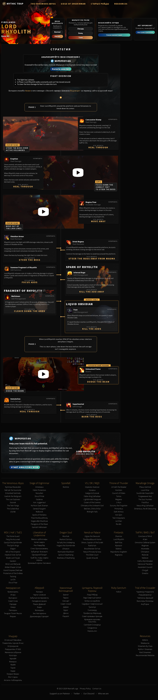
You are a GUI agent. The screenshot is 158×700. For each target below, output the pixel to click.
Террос (66, 598)
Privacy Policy (85, 689)
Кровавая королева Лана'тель (92, 620)
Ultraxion (65, 549)
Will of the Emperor (13, 552)
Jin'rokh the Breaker (118, 487)
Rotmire (66, 487)
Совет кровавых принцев (92, 616)
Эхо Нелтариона (39, 613)
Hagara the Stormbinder (66, 545)
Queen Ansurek (92, 558)
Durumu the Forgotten (118, 505)
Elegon (13, 549)
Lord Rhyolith (118, 539)
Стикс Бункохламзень (39, 548)
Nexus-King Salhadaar (145, 505)
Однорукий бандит (39, 555)
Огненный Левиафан (12, 640)
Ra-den (118, 524)
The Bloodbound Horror (92, 539)
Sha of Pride (39, 496)
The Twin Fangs (13, 505)
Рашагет (66, 616)
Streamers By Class (145, 646)
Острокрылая (13, 646)
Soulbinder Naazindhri (145, 493)
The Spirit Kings (13, 545)
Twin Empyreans (118, 518)
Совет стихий (66, 604)
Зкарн (39, 607)
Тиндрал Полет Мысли (13, 613)
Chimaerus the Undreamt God (92, 505)
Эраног (66, 595)
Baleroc (119, 549)
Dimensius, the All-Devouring (145, 509)
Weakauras (145, 643)
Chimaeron (145, 552)
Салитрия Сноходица (92, 625)
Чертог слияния (39, 595)
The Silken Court (92, 555)
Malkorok (39, 512)
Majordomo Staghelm (118, 552)
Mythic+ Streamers (145, 649)
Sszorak (13, 502)
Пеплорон (13, 610)
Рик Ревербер (39, 545)
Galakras (39, 499)
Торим (12, 668)
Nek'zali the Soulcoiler (12, 490)
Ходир (13, 671)
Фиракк (13, 616)
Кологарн (13, 655)
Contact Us (96, 689)
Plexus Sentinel (145, 487)
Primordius (118, 509)
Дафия (65, 607)
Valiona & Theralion (145, 564)
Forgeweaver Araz (145, 496)
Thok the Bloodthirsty (39, 518)
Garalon (13, 561)
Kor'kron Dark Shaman (39, 505)
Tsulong (13, 576)
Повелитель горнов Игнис (13, 643)
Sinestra (145, 573)
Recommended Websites (145, 655)
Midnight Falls (92, 512)
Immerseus (39, 487)
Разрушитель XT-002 (13, 649)
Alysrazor (118, 545)
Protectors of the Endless (13, 573)
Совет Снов (13, 601)
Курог (65, 610)
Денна (65, 613)
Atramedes (145, 549)
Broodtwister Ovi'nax (92, 549)
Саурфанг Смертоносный (92, 604)
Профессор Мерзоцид (92, 613)
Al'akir (145, 539)
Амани (28, 90)
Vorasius (92, 490)
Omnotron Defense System (145, 542)
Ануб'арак (145, 604)
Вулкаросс (13, 598)
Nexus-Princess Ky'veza (92, 552)
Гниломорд (92, 610)
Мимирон (13, 662)
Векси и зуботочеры (39, 539)
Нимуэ (12, 607)
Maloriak (145, 555)
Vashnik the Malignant (12, 496)
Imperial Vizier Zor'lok (13, 555)
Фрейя (12, 665)
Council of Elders (118, 493)
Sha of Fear (13, 583)
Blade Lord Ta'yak (13, 558)
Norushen (39, 493)
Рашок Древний (39, 604)
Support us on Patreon (60, 693)
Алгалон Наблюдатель (13, 680)
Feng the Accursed (13, 539)
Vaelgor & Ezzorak (92, 493)
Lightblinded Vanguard (92, 499)
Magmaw (145, 545)
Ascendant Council (145, 567)
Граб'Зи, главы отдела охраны (39, 559)
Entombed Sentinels (13, 493)
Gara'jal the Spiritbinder (13, 542)
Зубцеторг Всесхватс (39, 552)
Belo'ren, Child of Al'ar (92, 509)
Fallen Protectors (39, 490)
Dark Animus (118, 512)
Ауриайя (13, 658)
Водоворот (75, 90)
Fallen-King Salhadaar (92, 496)
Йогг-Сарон (13, 677)
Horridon (118, 490)
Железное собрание (13, 652)
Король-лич (92, 631)
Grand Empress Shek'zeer (12, 570)
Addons (145, 640)
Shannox (118, 536)
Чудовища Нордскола (145, 592)
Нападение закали (39, 601)
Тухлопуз (92, 607)
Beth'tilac (118, 542)
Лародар (12, 604)
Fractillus (145, 502)
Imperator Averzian (92, 487)
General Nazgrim (39, 509)
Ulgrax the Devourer (92, 536)
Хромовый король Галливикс (39, 563)
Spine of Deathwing (65, 555)
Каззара (39, 592)
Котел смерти (39, 542)
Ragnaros (118, 555)
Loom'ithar (145, 490)
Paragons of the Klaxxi (39, 524)
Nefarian (145, 558)
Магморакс (39, 610)
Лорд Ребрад (92, 595)
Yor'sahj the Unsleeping (66, 542)
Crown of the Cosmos (92, 502)
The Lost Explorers (13, 499)
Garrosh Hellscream (39, 527)
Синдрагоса (92, 628)
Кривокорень (13, 592)
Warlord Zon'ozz (66, 539)
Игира (12, 595)
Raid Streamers (145, 652)
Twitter (77, 693)
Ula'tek (13, 512)
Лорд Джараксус (145, 595)
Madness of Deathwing (65, 558)
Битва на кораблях (92, 601)
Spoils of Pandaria (39, 515)
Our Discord (88, 693)
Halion (118, 592)
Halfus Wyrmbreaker (145, 561)
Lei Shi (12, 579)
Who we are (103, 693)
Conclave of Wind (145, 536)
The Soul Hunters (145, 499)
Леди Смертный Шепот (92, 598)
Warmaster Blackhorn (66, 552)
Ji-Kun (118, 502)
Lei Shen (118, 521)
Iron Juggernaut (39, 502)
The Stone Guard (12, 536)
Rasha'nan (92, 545)
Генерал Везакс (13, 674)
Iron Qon (118, 515)
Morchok (65, 536)
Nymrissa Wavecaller (13, 487)
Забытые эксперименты (39, 598)
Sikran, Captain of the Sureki (92, 542)
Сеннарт (65, 601)
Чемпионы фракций (145, 598)
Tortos (118, 496)
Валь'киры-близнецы (145, 601)
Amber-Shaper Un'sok (13, 567)
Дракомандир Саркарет (39, 616)
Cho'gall (145, 570)
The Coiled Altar (13, 509)
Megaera (118, 499)
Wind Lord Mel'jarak (12, 564)
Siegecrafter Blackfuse (39, 521)
